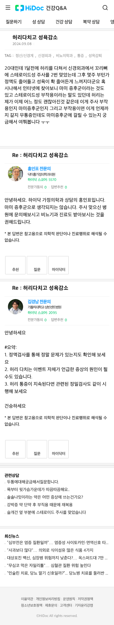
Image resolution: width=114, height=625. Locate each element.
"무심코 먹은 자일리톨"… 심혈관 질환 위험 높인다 (49, 565)
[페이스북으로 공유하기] (46, 45)
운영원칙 (69, 599)
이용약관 (27, 599)
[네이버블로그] (69, 45)
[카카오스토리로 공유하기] (62, 45)
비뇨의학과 (65, 55)
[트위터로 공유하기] (39, 45)
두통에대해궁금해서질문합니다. (33, 482)
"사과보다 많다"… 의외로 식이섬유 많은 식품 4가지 (50, 550)
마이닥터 (58, 269)
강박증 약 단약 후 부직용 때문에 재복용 (40, 505)
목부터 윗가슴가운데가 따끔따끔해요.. (38, 489)
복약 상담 (91, 22)
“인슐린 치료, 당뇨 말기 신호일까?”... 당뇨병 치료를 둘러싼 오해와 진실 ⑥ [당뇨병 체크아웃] (58, 573)
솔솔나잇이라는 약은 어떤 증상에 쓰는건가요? (45, 497)
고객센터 (66, 605)
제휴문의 (51, 605)
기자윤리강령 (84, 605)
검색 (105, 7)
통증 (81, 55)
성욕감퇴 (95, 55)
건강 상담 (64, 22)
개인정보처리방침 (48, 599)
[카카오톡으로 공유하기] (54, 45)
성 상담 (38, 22)
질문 (37, 269)
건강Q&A (56, 8)
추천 (15, 269)
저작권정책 (85, 599)
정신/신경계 (25, 55)
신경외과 (45, 55)
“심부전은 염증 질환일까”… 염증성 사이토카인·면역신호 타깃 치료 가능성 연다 (58, 542)
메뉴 (8, 8)
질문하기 (14, 22)
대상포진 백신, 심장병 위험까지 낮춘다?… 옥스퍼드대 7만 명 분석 (58, 558)
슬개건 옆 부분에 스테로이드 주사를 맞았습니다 (46, 512)
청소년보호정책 (31, 605)
